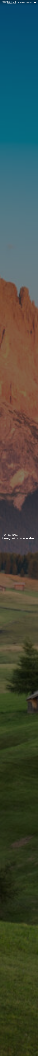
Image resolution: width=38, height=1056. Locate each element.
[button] (35, 3)
